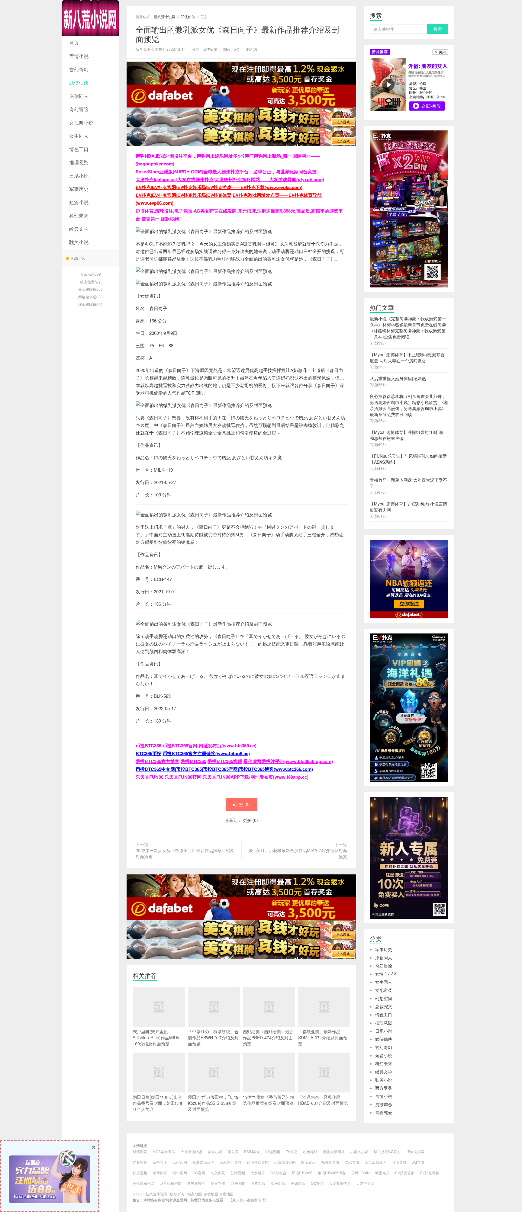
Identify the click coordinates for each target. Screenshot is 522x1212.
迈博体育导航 (258, 1162)
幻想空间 (383, 998)
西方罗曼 (383, 1088)
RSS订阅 (78, 258)
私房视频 (140, 1172)
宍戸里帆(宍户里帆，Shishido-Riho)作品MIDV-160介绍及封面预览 (157, 1037)
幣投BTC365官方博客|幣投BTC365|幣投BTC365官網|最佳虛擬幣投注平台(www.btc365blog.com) (234, 761)
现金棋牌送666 (90, 304)
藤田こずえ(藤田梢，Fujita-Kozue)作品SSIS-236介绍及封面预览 (214, 1103)
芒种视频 (237, 1172)
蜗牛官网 (179, 1172)
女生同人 (79, 135)
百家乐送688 (90, 274)
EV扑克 (291, 1151)
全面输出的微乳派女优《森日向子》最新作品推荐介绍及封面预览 (238, 34)
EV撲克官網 (404, 1172)
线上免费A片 (90, 281)
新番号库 (160, 1162)
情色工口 (79, 149)
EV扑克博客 (429, 1172)
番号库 (233, 1151)
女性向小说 (81, 122)
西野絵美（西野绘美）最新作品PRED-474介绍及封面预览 (268, 1037)
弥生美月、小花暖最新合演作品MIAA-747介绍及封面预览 (297, 853)
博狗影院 (258, 1183)
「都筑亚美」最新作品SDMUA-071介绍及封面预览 (322, 1037)
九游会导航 (330, 1162)
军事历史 (79, 188)
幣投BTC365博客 (332, 1172)
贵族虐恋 (383, 1104)
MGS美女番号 (164, 1151)
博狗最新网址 (334, 1151)
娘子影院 (278, 1183)
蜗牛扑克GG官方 (387, 1151)
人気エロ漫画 (375, 1162)
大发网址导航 (230, 1162)
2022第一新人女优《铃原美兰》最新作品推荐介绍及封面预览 (185, 853)
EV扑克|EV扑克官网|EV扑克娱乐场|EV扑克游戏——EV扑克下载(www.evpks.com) (219, 187)
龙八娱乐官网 (171, 1183)
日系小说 (79, 175)
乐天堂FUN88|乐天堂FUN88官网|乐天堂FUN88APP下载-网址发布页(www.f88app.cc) (222, 777)
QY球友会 (278, 1172)
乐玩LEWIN (360, 1172)
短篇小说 (79, 202)
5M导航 (418, 1162)
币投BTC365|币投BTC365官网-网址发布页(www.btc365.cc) (196, 745)
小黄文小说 (359, 1151)
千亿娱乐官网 (143, 1183)
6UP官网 (179, 1162)
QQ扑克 (317, 1183)
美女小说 (215, 1151)
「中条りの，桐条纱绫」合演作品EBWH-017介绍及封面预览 (213, 1037)
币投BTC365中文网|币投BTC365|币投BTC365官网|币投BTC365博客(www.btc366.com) (224, 769)
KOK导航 (352, 1162)
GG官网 (198, 1172)
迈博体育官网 (285, 1162)
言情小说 (79, 56)
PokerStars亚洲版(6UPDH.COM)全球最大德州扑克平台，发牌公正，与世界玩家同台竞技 (226, 171)
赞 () (244, 804)
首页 (74, 42)
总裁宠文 (383, 1006)
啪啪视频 (273, 1151)
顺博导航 (399, 1162)
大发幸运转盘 (191, 1151)
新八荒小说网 (90, 18)
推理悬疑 (79, 162)
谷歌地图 (211, 1193)
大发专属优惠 (340, 1183)
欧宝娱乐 (308, 1162)
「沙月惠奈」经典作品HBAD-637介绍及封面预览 (323, 1100)
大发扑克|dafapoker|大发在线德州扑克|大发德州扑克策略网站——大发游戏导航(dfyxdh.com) (230, 179)
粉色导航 (310, 1151)
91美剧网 (238, 1183)
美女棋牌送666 (90, 289)
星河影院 (140, 1151)
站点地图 (194, 1193)
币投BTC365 (302, 1172)
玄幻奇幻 (79, 69)
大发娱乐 (257, 1172)
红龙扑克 (140, 1162)
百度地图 (226, 1193)
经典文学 (79, 228)
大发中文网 (365, 1183)
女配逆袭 (383, 990)
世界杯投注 (196, 1183)
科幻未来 (79, 215)
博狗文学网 (415, 1151)
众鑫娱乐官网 (203, 1162)
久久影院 (218, 1172)
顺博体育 (160, 1172)
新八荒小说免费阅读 (248, 1199)
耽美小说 (79, 242)
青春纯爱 (383, 1112)
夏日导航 (218, 1183)
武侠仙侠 (79, 82)
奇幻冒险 (79, 109)
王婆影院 (298, 1183)
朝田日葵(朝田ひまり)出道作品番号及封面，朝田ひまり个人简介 (158, 1103)
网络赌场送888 (90, 296)
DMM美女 (252, 1151)
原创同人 (79, 95)
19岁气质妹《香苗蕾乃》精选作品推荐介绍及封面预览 (268, 1100)
